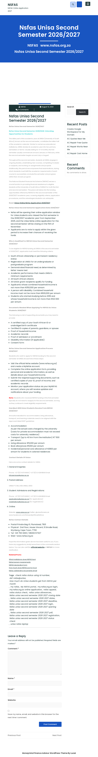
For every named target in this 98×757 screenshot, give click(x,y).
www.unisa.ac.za (22, 512)
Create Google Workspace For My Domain (76, 132)
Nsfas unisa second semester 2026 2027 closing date (35, 595)
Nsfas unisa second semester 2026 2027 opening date (33, 608)
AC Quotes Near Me (76, 138)
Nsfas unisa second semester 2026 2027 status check (32, 620)
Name (11, 678)
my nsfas (15, 586)
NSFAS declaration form (18, 565)
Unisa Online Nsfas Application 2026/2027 (32, 203)
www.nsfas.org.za (55, 45)
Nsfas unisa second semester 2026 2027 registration (34, 615)
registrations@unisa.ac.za (19, 502)
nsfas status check (18, 592)
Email (11, 689)
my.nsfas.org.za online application (26, 589)
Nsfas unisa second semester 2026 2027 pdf (31, 612)
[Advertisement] (49, 79)
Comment (13, 648)
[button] (73, 4)
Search (70, 106)
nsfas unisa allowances (40, 592)
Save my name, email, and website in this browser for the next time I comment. (33, 716)
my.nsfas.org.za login (47, 586)
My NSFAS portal (28, 586)
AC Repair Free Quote (77, 142)
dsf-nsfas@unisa (18, 578)
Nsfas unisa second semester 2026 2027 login (31, 604)
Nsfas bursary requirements (20, 562)
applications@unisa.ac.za (19, 499)
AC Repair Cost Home (77, 153)
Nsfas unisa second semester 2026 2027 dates (33, 598)
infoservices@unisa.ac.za (19, 475)
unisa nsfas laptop (19, 624)
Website (12, 700)
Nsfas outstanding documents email (23, 571)
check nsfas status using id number (32, 575)
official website (37, 547)
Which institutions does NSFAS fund (22, 559)
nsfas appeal (50, 589)
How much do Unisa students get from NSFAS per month (33, 582)
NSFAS (13, 5)
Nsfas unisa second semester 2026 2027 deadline (33, 601)
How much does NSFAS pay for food (23, 568)
